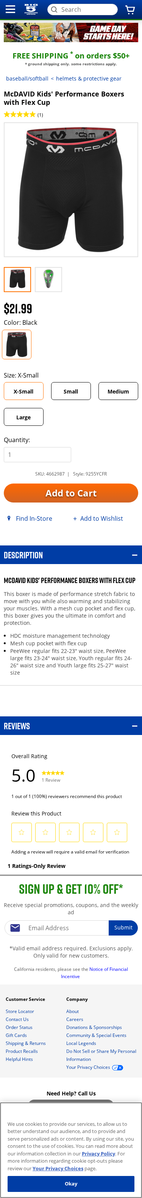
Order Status (20, 1027)
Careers (75, 1019)
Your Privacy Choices (58, 1168)
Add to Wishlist (101, 518)
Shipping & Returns (26, 1043)
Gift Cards (17, 1035)
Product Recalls (22, 1051)
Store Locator (20, 1011)
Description (23, 554)
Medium (118, 391)
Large (23, 417)
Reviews (17, 725)
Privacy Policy (98, 1153)
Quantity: (17, 440)
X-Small (23, 391)
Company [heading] (77, 999)
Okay (71, 1183)
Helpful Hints (20, 1059)
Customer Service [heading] (26, 999)
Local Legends (81, 1043)
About (73, 1011)
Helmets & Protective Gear (89, 78)
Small (71, 391)
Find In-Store (34, 518)
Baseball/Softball (27, 78)
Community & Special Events (97, 1035)
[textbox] (71, 928)
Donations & (94, 1027)
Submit (123, 927)
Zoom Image (30, 133)
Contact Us (18, 1019)
